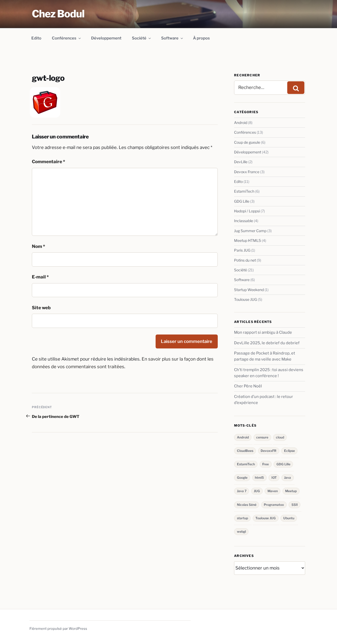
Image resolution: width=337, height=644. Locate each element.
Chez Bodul (58, 14)
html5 (259, 478)
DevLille (240, 161)
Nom (38, 246)
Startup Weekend (249, 289)
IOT (274, 478)
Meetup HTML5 (247, 240)
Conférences (64, 38)
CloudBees (245, 451)
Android (240, 122)
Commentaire (48, 161)
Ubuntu (288, 518)
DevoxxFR (268, 451)
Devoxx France (246, 171)
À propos (201, 38)
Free (265, 464)
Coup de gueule (247, 142)
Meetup (291, 491)
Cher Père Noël (248, 386)
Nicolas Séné (246, 505)
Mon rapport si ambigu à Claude (263, 332)
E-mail (40, 276)
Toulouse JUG (245, 299)
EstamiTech (244, 191)
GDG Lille (241, 201)
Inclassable (243, 220)
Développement (106, 38)
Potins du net (245, 260)
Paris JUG (242, 250)
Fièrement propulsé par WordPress (58, 628)
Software (170, 38)
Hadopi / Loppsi (247, 211)
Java (287, 478)
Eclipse (289, 451)
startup (242, 518)
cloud (280, 437)
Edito (36, 38)
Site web (41, 307)
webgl (241, 531)
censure (262, 437)
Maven (272, 491)
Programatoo (274, 505)
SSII (294, 505)
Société (139, 38)
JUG (257, 491)
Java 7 (241, 491)
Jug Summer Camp (250, 230)
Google (242, 478)
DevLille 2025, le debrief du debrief (267, 343)
